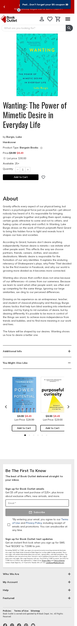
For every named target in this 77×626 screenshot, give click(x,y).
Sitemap (35, 610)
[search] (69, 28)
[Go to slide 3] (33, 435)
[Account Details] (42, 19)
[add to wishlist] (43, 177)
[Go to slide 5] (42, 435)
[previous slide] (4, 7)
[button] (45, 4)
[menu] (67, 19)
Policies (7, 610)
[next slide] (67, 406)
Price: (13, 153)
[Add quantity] (28, 169)
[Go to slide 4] (38, 435)
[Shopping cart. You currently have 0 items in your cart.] (58, 19)
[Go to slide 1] (25, 435)
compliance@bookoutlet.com (55, 562)
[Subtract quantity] (17, 169)
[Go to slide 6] (46, 435)
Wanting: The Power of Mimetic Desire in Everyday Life (35, 114)
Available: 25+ (11, 163)
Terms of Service (59, 560)
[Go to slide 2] (29, 435)
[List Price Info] (4, 158)
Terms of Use (21, 610)
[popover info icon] (41, 147)
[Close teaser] (19, 10)
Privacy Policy (46, 560)
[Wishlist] (50, 19)
